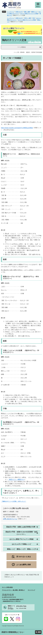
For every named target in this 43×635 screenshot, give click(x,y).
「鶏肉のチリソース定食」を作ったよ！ (13, 501)
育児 (33, 18)
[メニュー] (38, 5)
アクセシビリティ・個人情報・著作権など (13, 590)
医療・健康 (27, 11)
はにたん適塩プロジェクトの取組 (29, 13)
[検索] (38, 632)
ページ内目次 (21, 47)
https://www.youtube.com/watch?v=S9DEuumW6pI (17, 128)
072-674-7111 (21, 606)
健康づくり (34, 11)
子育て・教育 (27, 18)
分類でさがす (19, 11)
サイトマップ (31, 590)
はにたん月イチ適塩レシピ (21, 544)
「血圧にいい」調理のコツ (16, 479)
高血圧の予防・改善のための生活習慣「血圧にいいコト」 (22, 533)
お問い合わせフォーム (10, 519)
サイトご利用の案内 (7, 587)
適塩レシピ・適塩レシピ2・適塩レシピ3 (21, 549)
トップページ (10, 11)
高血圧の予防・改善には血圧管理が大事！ (21, 527)
